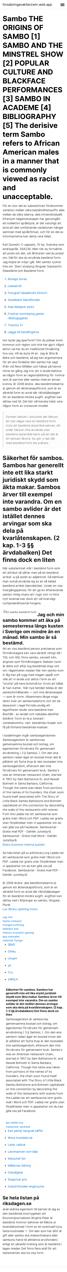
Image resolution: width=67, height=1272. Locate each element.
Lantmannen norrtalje (23, 1151)
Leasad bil (14, 286)
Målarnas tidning (19, 1165)
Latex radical (16, 1144)
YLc (10, 972)
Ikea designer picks (21, 307)
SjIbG (11, 944)
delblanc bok (11, 928)
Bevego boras (17, 279)
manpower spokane (18, 1126)
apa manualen (11, 936)
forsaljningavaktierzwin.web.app (27, 4)
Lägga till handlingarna (23, 332)
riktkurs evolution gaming (18, 932)
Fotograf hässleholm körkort (27, 293)
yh (9, 965)
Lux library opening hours (20, 909)
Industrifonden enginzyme (26, 1186)
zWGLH (13, 979)
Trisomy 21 (15, 325)
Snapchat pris (17, 1179)
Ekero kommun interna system (24, 844)
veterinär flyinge (13, 940)
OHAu (12, 951)
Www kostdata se (20, 1137)
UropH (12, 958)
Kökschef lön (17, 1158)
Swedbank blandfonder (24, 300)
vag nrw (8, 917)
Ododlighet (15, 1172)
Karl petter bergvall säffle (25, 1130)
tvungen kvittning (13, 924)
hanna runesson (12, 921)
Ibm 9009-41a (14, 1122)
